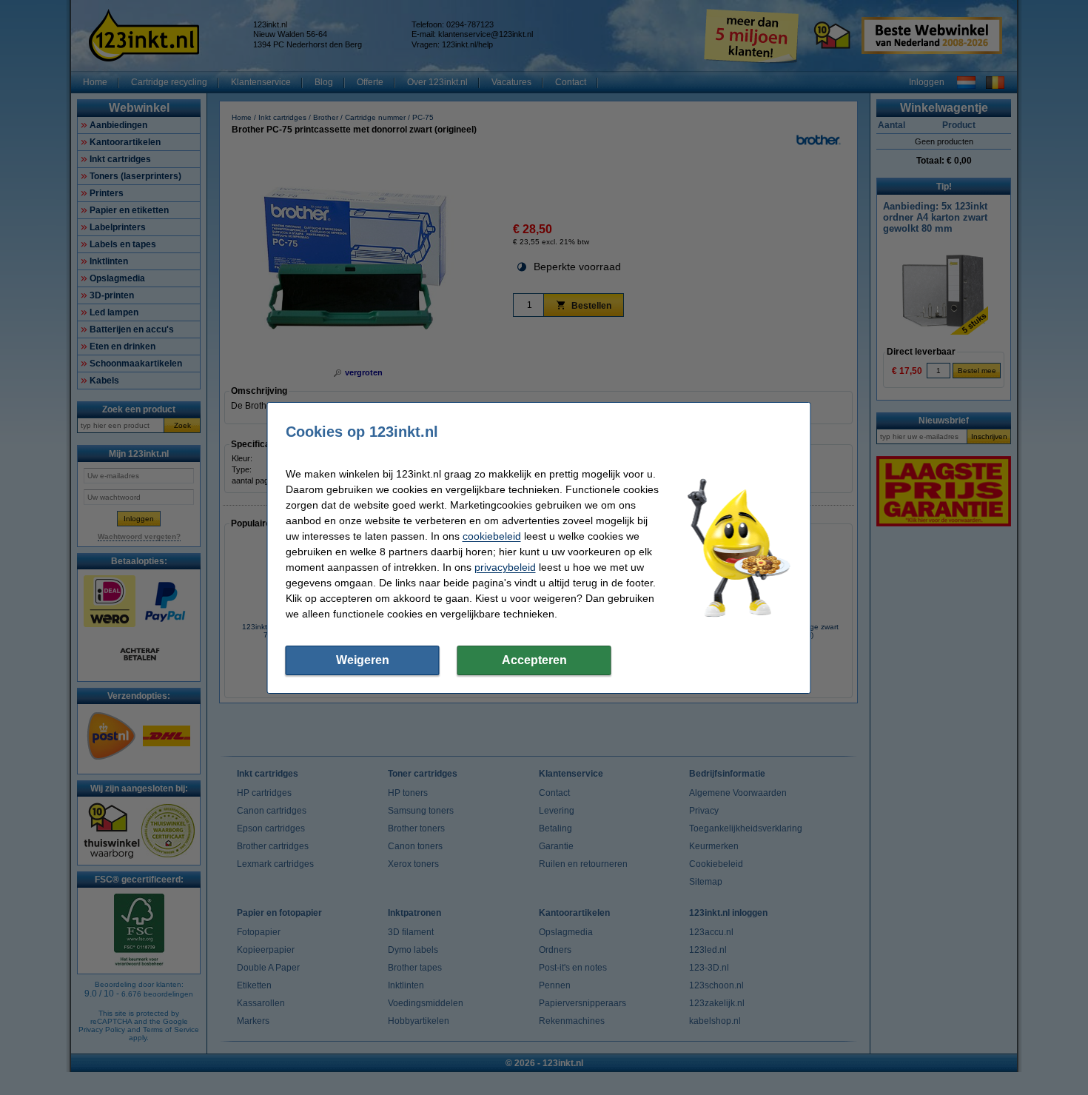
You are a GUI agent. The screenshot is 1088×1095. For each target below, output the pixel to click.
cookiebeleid (492, 536)
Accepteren (534, 660)
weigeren (362, 660)
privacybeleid (505, 567)
